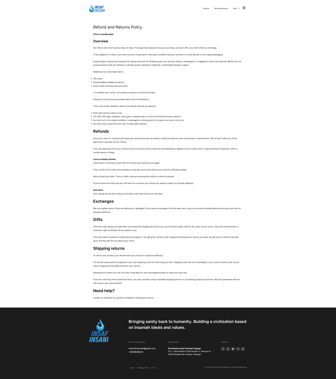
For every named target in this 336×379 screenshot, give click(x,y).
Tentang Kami (221, 8)
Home (206, 8)
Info (235, 8)
